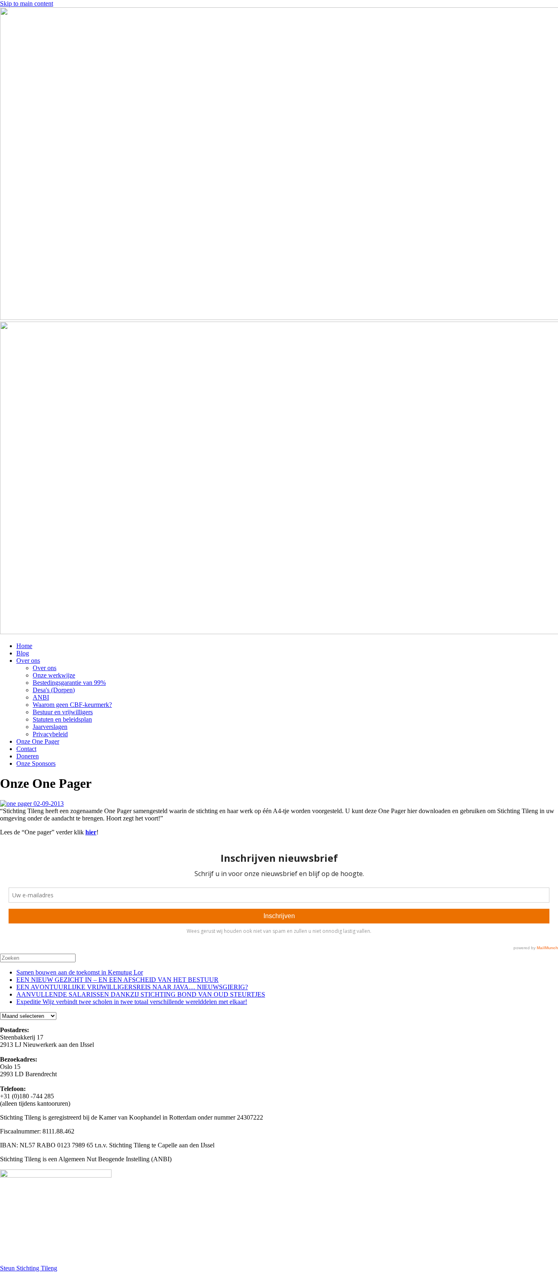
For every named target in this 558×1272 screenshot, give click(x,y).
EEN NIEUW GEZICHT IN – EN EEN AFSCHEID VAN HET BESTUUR (117, 979)
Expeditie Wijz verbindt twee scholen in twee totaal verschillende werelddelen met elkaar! (131, 1001)
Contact (26, 748)
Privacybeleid (50, 734)
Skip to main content (26, 3)
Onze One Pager (37, 741)
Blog (22, 653)
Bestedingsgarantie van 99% (69, 682)
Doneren (27, 756)
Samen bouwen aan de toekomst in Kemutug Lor (79, 972)
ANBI (41, 697)
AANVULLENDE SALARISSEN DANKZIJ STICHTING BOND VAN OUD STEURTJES (140, 994)
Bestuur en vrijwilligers (63, 712)
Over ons (28, 660)
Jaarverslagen (50, 726)
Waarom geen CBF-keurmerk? (72, 704)
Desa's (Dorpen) (54, 689)
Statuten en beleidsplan (62, 719)
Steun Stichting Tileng (28, 1268)
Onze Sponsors (36, 763)
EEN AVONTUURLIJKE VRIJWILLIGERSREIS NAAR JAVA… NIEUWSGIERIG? (132, 987)
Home (24, 645)
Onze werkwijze (54, 675)
